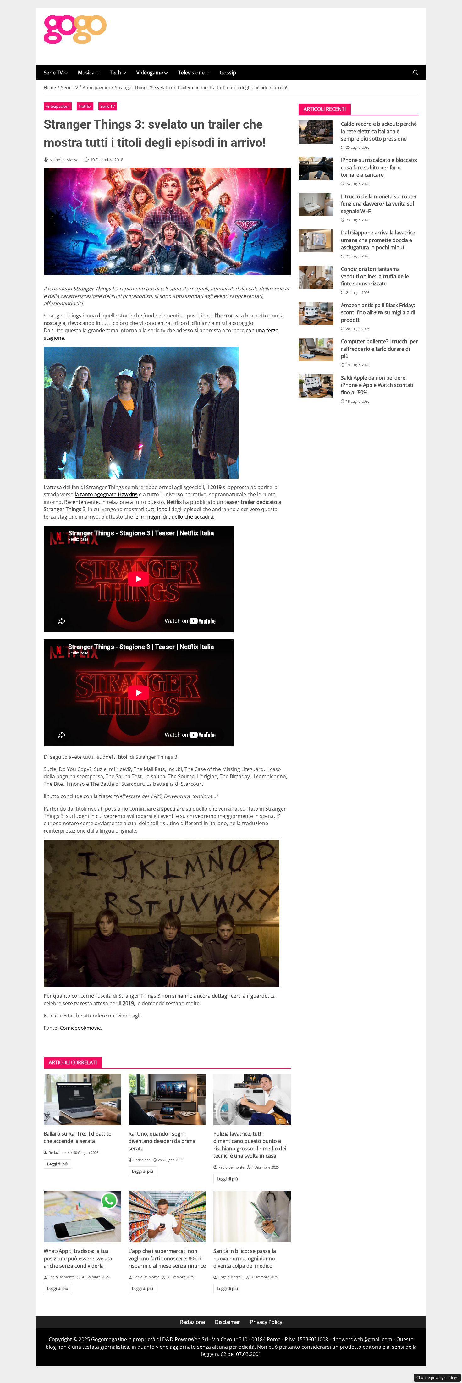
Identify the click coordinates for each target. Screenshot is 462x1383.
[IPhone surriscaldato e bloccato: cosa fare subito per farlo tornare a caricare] (316, 168)
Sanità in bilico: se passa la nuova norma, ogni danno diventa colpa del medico (244, 1258)
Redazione (192, 1322)
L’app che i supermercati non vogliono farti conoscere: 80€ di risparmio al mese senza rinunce (167, 1258)
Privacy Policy (266, 1322)
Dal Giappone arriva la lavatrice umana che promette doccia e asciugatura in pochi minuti (378, 240)
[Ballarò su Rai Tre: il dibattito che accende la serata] (82, 1099)
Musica (86, 72)
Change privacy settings (437, 1377)
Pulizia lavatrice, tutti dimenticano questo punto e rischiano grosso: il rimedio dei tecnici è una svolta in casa (249, 1144)
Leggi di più (57, 1164)
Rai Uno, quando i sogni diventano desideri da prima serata (162, 1141)
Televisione (191, 72)
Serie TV (53, 72)
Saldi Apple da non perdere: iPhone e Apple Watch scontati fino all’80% (377, 385)
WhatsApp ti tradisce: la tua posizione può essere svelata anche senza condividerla (78, 1258)
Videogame (149, 72)
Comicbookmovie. (81, 1027)
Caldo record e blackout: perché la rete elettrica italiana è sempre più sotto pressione (379, 131)
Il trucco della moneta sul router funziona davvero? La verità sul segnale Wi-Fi (379, 204)
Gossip (228, 72)
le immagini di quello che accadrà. (174, 516)
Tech (115, 72)
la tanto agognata (106, 494)
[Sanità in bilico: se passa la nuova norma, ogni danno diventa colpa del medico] (252, 1216)
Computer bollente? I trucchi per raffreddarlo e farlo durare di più (379, 349)
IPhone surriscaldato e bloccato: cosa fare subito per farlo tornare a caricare (379, 168)
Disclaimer (227, 1322)
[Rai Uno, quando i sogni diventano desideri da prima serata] (167, 1099)
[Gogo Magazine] (75, 35)
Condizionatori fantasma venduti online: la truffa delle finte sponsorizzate (375, 276)
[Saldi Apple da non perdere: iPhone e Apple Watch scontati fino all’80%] (316, 386)
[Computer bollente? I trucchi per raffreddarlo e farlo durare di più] (316, 349)
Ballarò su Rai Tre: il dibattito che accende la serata (78, 1137)
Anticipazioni (57, 106)
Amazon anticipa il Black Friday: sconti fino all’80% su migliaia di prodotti (378, 312)
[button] (415, 72)
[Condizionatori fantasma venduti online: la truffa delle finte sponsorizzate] (316, 277)
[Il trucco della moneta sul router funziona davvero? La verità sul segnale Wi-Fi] (316, 204)
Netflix (85, 106)
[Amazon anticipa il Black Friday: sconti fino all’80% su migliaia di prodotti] (316, 313)
